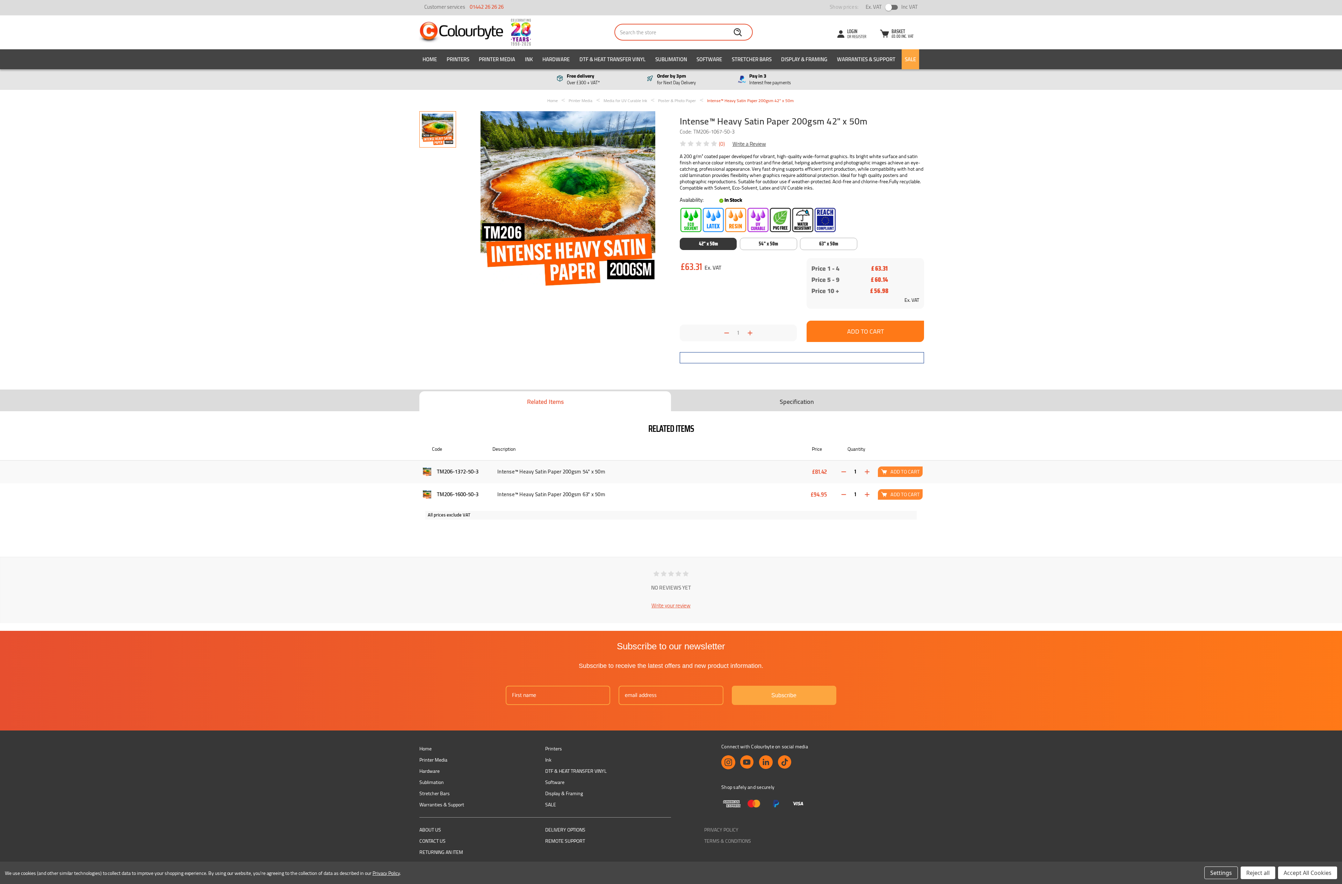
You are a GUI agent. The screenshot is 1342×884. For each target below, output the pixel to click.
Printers (458, 59)
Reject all (1258, 873)
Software (709, 59)
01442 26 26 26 (487, 7)
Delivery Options (565, 829)
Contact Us (432, 841)
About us (430, 829)
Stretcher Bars (752, 59)
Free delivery (583, 79)
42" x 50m (708, 244)
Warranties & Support (866, 59)
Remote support (565, 841)
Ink (529, 59)
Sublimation (671, 59)
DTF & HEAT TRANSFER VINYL (612, 59)
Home (430, 59)
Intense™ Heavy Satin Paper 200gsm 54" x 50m (551, 472)
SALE (910, 59)
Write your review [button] (671, 605)
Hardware (556, 59)
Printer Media (497, 59)
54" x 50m (768, 244)
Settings (1221, 873)
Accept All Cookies (1308, 873)
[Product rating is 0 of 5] (699, 144)
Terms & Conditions (727, 841)
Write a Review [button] (749, 144)
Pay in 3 (770, 79)
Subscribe (783, 695)
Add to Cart (905, 471)
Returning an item (441, 852)
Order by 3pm (676, 79)
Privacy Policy (721, 829)
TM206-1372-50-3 (457, 471)
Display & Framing (804, 59)
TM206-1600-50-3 (457, 494)
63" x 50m (828, 244)
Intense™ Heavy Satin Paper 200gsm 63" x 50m (551, 494)
